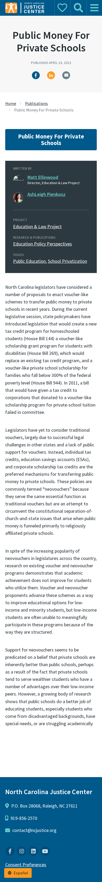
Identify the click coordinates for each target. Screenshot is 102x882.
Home (10, 103)
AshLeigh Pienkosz (46, 194)
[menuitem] (9, 851)
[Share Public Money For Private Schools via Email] (66, 75)
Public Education (29, 261)
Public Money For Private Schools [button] (51, 140)
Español (21, 872)
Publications (36, 103)
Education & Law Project (37, 226)
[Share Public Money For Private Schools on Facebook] (36, 75)
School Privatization (67, 261)
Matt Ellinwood (42, 177)
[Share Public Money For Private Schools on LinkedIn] (51, 75)
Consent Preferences (25, 865)
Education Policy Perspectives (42, 244)
